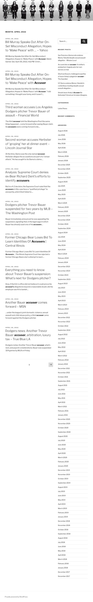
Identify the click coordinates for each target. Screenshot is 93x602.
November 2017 (64, 576)
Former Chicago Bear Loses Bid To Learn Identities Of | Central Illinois (28, 241)
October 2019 (63, 479)
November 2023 (64, 271)
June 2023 (62, 292)
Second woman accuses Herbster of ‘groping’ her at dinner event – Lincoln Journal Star (28, 144)
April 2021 (61, 402)
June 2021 (61, 394)
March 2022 (62, 356)
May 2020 (62, 449)
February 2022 (63, 360)
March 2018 (62, 559)
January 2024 (63, 262)
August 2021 (62, 385)
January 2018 (63, 568)
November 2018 (64, 525)
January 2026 (63, 160)
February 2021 (63, 411)
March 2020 (62, 457)
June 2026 (62, 139)
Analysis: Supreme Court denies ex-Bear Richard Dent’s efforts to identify (27, 176)
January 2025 (63, 211)
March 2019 (62, 508)
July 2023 (61, 288)
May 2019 (61, 500)
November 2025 (64, 169)
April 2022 (61, 351)
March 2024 (62, 254)
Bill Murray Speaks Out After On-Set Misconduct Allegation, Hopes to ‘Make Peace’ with (28, 79)
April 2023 (62, 300)
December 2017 (64, 572)
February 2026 (63, 156)
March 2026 (62, 152)
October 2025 (63, 173)
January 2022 (63, 364)
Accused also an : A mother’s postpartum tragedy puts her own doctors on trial (71, 67)
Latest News (62, 108)
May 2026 (61, 143)
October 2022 (63, 326)
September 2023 (64, 279)
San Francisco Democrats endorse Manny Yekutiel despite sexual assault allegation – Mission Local (71, 57)
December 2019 (64, 470)
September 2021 (64, 381)
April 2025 (62, 199)
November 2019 (64, 474)
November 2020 (64, 423)
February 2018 (63, 563)
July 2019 (61, 491)
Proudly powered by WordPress (16, 597)
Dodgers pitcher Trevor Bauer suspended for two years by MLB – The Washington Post (29, 209)
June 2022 (62, 343)
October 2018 (63, 530)
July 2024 (61, 237)
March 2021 (62, 406)
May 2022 (61, 347)
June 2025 (62, 190)
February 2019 (63, 513)
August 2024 (62, 232)
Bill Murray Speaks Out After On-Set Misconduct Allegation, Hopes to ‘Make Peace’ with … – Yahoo (28, 46)
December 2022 (64, 317)
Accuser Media (38, 8)
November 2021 (64, 372)
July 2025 (61, 186)
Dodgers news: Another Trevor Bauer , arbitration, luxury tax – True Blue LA (28, 335)
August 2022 (62, 334)
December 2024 (64, 216)
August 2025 (62, 182)
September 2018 (64, 534)
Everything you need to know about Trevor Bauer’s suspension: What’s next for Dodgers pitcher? (28, 274)
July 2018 (61, 542)
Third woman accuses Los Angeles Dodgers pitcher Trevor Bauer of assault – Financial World (29, 111)
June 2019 (62, 495)
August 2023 (62, 283)
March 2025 (62, 203)
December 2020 (64, 419)
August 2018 (62, 538)
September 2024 (64, 228)
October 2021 (63, 377)
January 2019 (63, 517)
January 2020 (63, 466)
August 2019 (62, 487)
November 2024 (64, 220)
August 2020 (63, 436)
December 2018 (64, 521)
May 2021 (61, 398)
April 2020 (62, 453)
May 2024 (61, 245)
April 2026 (62, 148)
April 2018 (61, 555)
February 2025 (63, 207)
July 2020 (61, 440)
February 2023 (63, 309)
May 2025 (61, 194)
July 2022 (61, 339)
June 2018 (62, 546)
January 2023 (63, 313)
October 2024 (63, 224)
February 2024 (63, 258)
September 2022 (64, 330)
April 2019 (61, 504)
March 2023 (62, 305)
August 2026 (62, 131)
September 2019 (64, 483)
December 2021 (64, 368)
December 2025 (64, 165)
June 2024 (62, 241)
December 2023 (64, 266)
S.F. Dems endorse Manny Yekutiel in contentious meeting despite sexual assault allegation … (71, 85)
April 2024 (62, 250)
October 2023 (63, 275)
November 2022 (64, 322)
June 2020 (62, 445)
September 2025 (64, 177)
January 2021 (63, 415)
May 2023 (61, 296)
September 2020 (64, 432)
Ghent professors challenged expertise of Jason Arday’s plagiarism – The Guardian (72, 76)
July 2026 (61, 135)
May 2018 (61, 551)
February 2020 (63, 462)
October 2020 (63, 428)
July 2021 (61, 390)
